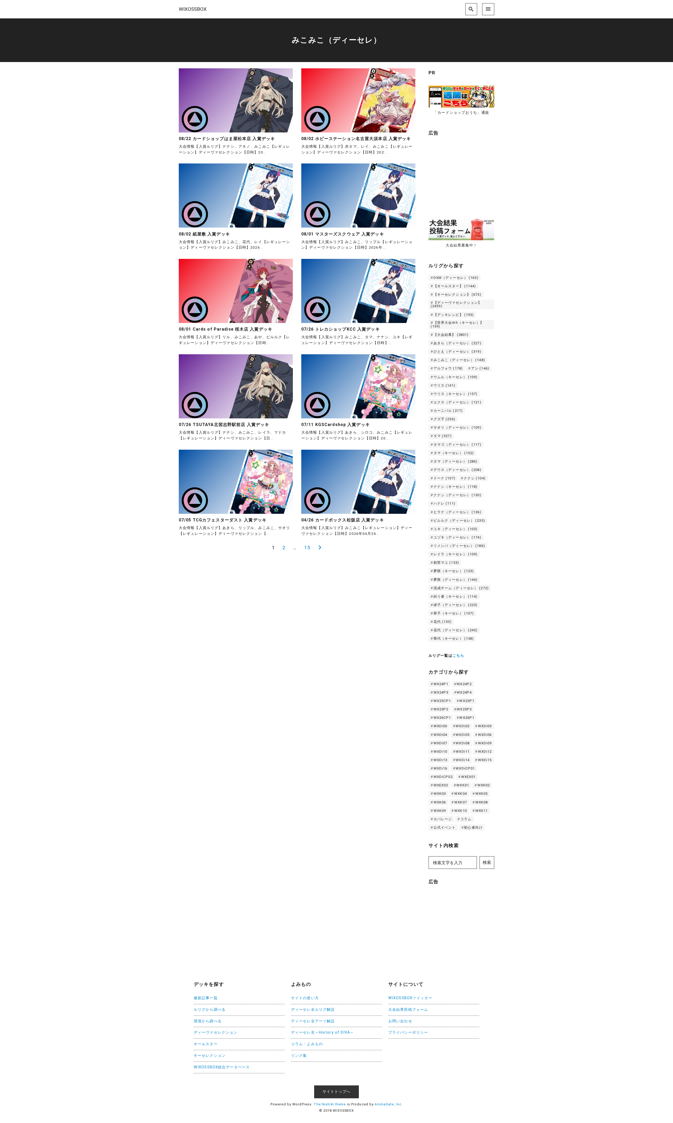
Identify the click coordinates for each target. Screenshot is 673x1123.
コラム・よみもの (307, 1044)
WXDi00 (440, 726)
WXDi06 (485, 735)
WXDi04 (440, 735)
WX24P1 (441, 684)
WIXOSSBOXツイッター (410, 998)
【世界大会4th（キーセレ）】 (457, 324)
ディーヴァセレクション (215, 1032)
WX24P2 (464, 684)
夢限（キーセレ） (454, 571)
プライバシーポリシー (408, 1032)
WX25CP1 (442, 701)
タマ (443, 436)
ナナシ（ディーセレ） (457, 495)
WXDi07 (440, 743)
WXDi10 (440, 751)
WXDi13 (440, 760)
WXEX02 (441, 785)
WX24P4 (464, 692)
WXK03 (440, 794)
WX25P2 (441, 709)
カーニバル (448, 411)
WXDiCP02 (443, 777)
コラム (465, 819)
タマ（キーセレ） (454, 453)
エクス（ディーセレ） (457, 402)
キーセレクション (210, 1055)
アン (480, 368)
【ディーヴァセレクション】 (456, 304)
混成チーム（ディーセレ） (461, 588)
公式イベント (445, 827)
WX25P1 (466, 701)
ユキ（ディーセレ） (456, 529)
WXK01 (462, 785)
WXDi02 (463, 726)
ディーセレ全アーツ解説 (313, 1021)
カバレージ (443, 819)
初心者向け (473, 827)
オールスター (206, 1044)
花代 (443, 622)
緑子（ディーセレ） (456, 605)
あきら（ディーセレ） (457, 343)
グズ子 (444, 419)
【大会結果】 (451, 335)
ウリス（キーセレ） (456, 394)
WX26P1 (466, 718)
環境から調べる (208, 1021)
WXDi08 (463, 743)
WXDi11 (463, 751)
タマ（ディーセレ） (456, 461)
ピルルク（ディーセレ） (459, 520)
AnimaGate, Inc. (388, 1104)
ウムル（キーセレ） (456, 377)
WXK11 (481, 811)
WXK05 (481, 794)
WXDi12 (485, 751)
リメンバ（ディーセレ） (459, 546)
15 (307, 548)
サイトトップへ (336, 1091)
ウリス (444, 385)
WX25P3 (464, 709)
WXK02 (483, 785)
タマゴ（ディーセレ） (457, 445)
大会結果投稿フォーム (408, 1009)
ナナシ (475, 478)
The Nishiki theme (330, 1104)
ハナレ (444, 503)
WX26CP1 (442, 718)
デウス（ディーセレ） (457, 470)
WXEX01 (468, 777)
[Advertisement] (468, 174)
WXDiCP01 (465, 768)
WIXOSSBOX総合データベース (222, 1067)
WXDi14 (463, 760)
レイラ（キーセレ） (456, 554)
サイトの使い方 (305, 998)
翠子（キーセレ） (454, 613)
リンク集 (299, 1055)
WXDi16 (440, 768)
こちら (458, 655)
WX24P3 (441, 692)
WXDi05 (463, 735)
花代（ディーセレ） (456, 630)
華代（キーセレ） (454, 638)
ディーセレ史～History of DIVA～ (322, 1032)
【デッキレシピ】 (454, 315)
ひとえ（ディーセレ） (457, 351)
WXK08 (481, 802)
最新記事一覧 (206, 998)
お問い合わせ (400, 1021)
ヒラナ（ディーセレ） (457, 512)
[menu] (488, 9)
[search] (471, 9)
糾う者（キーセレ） (456, 596)
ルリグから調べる (210, 1009)
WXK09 (440, 811)
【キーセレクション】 (457, 294)
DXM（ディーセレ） (456, 278)
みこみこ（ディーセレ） (459, 360)
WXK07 (460, 802)
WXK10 (460, 811)
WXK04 (460, 794)
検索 (487, 862)
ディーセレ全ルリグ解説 (313, 1009)
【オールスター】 (455, 286)
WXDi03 (485, 726)
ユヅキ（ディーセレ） (457, 537)
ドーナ (444, 478)
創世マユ (446, 563)
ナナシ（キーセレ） (456, 487)
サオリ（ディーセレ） (457, 427)
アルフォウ (448, 368)
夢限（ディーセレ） (456, 580)
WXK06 (440, 802)
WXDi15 (485, 760)
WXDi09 (485, 743)
